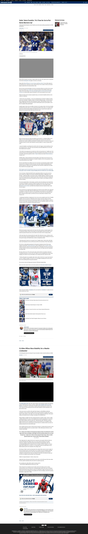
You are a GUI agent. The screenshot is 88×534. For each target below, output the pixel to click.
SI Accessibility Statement (61, 527)
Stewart (25, 185)
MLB (34, 2)
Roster (43, 4)
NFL (25, 2)
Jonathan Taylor (48, 245)
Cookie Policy (33, 527)
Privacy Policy (25, 527)
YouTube (43, 289)
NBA (31, 2)
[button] (48, 2)
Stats (45, 4)
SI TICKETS (12, 0)
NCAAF (37, 2)
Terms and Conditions (51, 527)
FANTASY (44, 2)
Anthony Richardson (31, 245)
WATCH (63, 2)
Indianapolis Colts (27, 80)
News (23, 340)
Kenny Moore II (41, 83)
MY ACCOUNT (24, 0)
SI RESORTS (16, 0)
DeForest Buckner (49, 153)
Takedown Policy (41, 527)
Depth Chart (48, 4)
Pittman (22, 185)
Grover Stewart (33, 83)
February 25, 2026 (35, 464)
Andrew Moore (21, 28)
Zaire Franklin (29, 89)
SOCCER (28, 2)
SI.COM (2, 0)
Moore (28, 185)
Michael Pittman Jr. (27, 83)
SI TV (66, 2)
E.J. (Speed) (36, 153)
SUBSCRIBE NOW (29, 0)
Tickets (52, 4)
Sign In (86, 2)
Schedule (40, 4)
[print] (25, 336)
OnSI (37, 4)
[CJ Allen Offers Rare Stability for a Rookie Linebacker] (62, 24)
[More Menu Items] (68, 2)
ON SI (4, 0)
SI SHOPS (20, 0)
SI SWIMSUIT (8, 0)
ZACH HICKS (25, 508)
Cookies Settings (25, 528)
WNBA (40, 2)
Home (35, 4)
